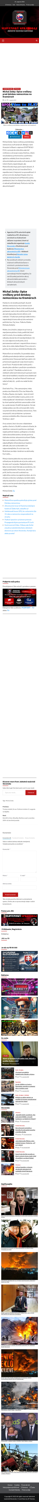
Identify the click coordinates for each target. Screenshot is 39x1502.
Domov (10, 1485)
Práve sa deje (30, 4)
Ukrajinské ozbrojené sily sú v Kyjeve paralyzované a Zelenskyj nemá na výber (18, 1281)
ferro (18, 1121)
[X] (19, 133)
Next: (18, 817)
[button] (3, 40)
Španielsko (18, 1082)
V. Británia (26, 1095)
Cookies (17, 1485)
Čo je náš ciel (25, 1485)
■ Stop (27, 137)
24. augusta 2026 (15, 1063)
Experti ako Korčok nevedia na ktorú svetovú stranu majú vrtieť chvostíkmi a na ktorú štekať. (25, 1156)
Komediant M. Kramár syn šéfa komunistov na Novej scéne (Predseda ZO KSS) (17, 1248)
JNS (5, 100)
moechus (19, 1134)
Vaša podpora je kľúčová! (11, 1487)
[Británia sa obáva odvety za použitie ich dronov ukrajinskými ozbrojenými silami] (7, 1099)
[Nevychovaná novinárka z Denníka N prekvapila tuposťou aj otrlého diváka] (7, 1130)
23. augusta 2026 (25, 1174)
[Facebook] (8, 133)
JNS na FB (5, 938)
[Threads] (31, 133)
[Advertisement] (19, 63)
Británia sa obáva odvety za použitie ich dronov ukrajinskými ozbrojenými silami (25, 1099)
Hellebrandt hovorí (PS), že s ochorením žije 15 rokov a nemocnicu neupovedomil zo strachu (20, 514)
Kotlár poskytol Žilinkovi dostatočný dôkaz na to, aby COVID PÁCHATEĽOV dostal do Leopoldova (17, 1313)
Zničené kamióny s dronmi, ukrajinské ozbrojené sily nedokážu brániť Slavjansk (24, 1169)
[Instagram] (27, 133)
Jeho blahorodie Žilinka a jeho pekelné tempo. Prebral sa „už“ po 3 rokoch (25, 1143)
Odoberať (31, 792)
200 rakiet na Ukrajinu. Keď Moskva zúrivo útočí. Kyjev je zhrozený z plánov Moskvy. (19, 1472)
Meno (5, 875)
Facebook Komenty (18, 838)
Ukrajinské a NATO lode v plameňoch (11, 1410)
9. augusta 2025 (12, 100)
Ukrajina (6, 1056)
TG (14, 491)
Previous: (19, 809)
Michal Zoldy (10, 800)
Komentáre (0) (7, 838)
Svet (14, 4)
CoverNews (22, 1499)
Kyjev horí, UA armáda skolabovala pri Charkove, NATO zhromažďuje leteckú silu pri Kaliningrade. (16, 1378)
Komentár (6, 849)
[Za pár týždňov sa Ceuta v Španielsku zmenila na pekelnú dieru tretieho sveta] (7, 1086)
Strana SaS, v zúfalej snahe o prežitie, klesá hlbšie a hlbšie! (16, 1441)
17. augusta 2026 (25, 1077)
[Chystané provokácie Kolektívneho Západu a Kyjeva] (7, 1073)
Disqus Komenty (30, 838)
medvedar (6, 1063)
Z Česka (32, 1487)
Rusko (17, 1070)
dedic (18, 1147)
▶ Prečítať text (15, 137)
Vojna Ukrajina (20, 4)
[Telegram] (12, 133)
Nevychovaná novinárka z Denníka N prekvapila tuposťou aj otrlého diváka (25, 1130)
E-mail (22, 875)
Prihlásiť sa (4, 934)
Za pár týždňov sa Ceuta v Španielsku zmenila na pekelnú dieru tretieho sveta (25, 1086)
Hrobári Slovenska (8, 89)
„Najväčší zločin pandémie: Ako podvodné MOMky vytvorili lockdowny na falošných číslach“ (25, 1117)
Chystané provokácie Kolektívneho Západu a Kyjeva (24, 1073)
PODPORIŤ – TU (28, 608)
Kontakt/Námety (14, 1490)
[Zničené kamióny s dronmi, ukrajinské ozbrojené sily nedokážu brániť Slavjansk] (7, 1169)
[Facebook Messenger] (15, 133)
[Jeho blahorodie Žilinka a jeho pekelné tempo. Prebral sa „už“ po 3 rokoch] (7, 1143)
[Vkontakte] (23, 133)
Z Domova (8, 4)
